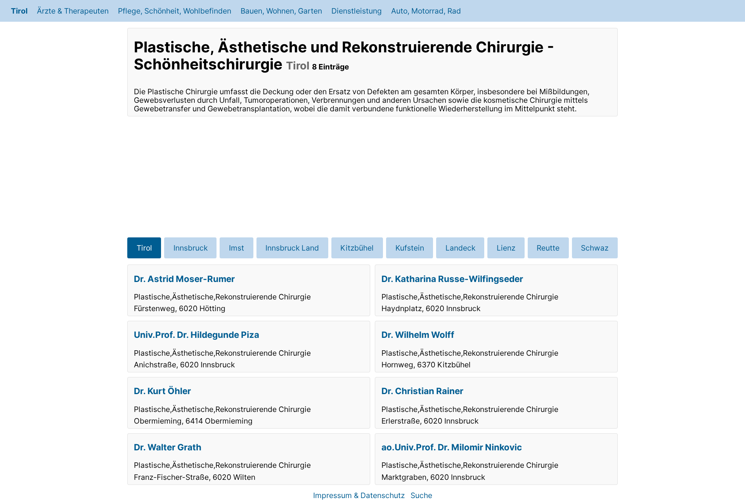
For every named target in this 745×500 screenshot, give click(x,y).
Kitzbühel (357, 248)
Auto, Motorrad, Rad (426, 11)
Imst (236, 248)
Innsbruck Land (292, 248)
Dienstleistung (356, 11)
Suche (421, 495)
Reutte (548, 248)
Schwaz (594, 248)
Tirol (19, 11)
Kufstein (409, 248)
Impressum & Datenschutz (359, 495)
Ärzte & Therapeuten (73, 11)
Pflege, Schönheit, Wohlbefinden (174, 11)
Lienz (506, 248)
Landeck (460, 248)
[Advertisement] (372, 177)
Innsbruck (190, 248)
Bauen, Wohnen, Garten (281, 11)
